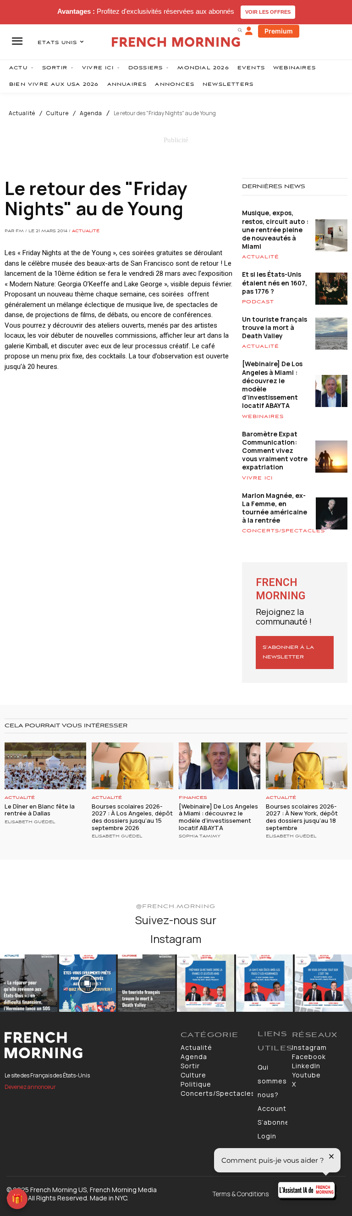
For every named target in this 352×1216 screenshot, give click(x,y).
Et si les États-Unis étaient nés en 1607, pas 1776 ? (274, 282)
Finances (193, 797)
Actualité (22, 113)
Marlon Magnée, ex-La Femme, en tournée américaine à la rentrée (274, 508)
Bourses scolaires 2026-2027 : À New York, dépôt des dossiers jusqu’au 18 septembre (302, 817)
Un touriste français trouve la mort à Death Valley (274, 327)
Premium (278, 31)
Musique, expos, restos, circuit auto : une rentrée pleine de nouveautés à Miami (275, 229)
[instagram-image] (28, 983)
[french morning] (176, 42)
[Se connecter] (249, 31)
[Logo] (88, 1045)
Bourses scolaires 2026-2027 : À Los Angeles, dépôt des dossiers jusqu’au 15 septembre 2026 (132, 817)
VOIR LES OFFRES (268, 12)
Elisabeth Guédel (30, 822)
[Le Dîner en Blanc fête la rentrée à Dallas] (45, 765)
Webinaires (263, 416)
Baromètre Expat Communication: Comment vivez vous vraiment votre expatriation (275, 451)
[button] (239, 29)
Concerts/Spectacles (283, 531)
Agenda (91, 113)
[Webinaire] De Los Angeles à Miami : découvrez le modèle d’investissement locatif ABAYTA (272, 384)
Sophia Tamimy (199, 836)
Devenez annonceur (30, 1087)
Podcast (258, 302)
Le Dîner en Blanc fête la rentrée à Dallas (40, 810)
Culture (57, 113)
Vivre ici (257, 478)
